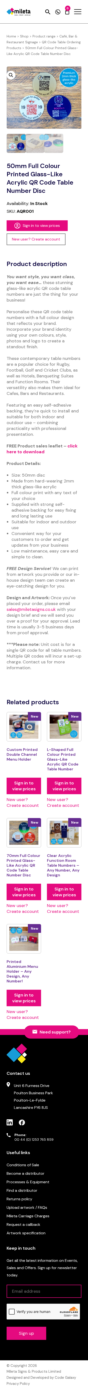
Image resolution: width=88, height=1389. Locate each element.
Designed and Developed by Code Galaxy (41, 1377)
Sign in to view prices (41, 225)
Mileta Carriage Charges (28, 1216)
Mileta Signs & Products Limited (34, 1371)
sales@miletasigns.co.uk (31, 609)
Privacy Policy (18, 1383)
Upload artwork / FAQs (27, 1207)
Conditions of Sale (23, 1164)
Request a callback (23, 1224)
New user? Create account (36, 239)
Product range (44, 36)
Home (11, 36)
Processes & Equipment (28, 1181)
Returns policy (19, 1199)
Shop (24, 36)
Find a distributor (22, 1190)
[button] (11, 75)
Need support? (55, 1032)
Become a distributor (25, 1173)
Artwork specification (26, 1233)
